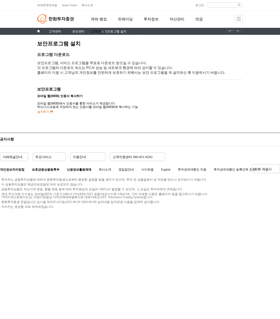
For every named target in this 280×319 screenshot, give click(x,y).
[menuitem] (99, 22)
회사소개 (105, 169)
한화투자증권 (55, 19)
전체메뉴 (239, 19)
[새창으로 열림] (241, 194)
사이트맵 (147, 169)
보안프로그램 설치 (113, 31)
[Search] (239, 5)
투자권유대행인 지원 (192, 169)
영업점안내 (126, 169)
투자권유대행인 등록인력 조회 (234, 169)
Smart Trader (69, 5)
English (165, 169)
